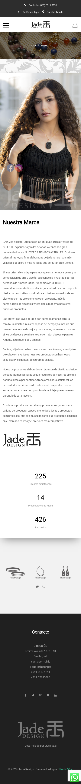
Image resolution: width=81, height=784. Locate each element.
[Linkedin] (55, 695)
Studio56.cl (51, 745)
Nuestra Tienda (55, 12)
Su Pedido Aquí (31, 12)
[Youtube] (48, 695)
